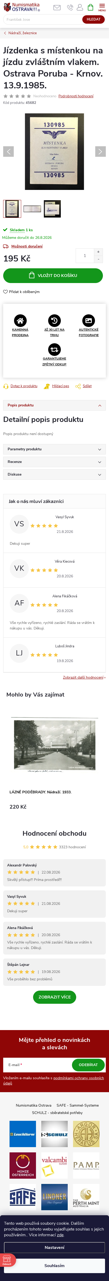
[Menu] (102, 7)
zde (60, 1235)
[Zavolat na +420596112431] (70, 7)
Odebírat (88, 1064)
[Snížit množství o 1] (98, 259)
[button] (54, 809)
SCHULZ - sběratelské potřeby (57, 1112)
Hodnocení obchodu (54, 833)
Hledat (94, 19)
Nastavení (54, 1247)
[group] (54, 762)
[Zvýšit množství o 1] (98, 252)
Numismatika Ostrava (33, 1105)
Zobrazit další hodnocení (83, 677)
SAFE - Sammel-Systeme (78, 1105)
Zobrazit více (55, 997)
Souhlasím (54, 1266)
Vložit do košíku (57, 276)
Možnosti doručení (27, 246)
